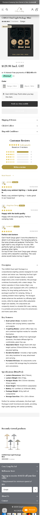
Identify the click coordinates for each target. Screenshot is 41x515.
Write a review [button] (20, 166)
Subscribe (35, 488)
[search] (7, 9)
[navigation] (16, 61)
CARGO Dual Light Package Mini (11, 454)
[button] (10, 150)
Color (4, 80)
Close (35, 2)
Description (6, 264)
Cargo (22, 21)
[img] (7, 186)
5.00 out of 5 (25, 144)
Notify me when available (19, 103)
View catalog (3, 10)
